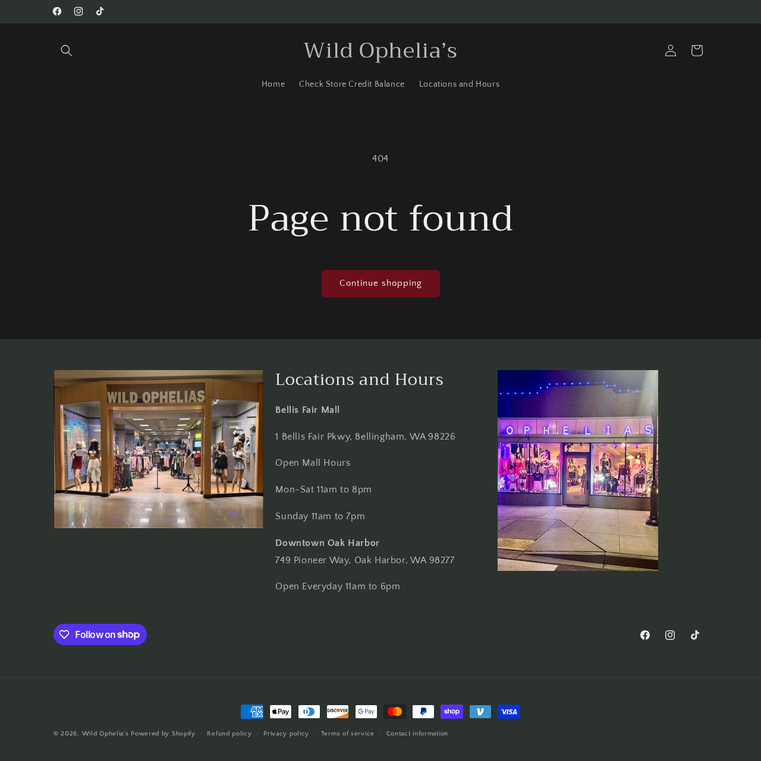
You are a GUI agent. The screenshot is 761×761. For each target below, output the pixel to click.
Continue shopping (380, 283)
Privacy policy (286, 733)
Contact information (417, 733)
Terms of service (348, 733)
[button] (67, 50)
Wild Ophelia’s (105, 733)
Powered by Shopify (163, 733)
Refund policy (229, 733)
